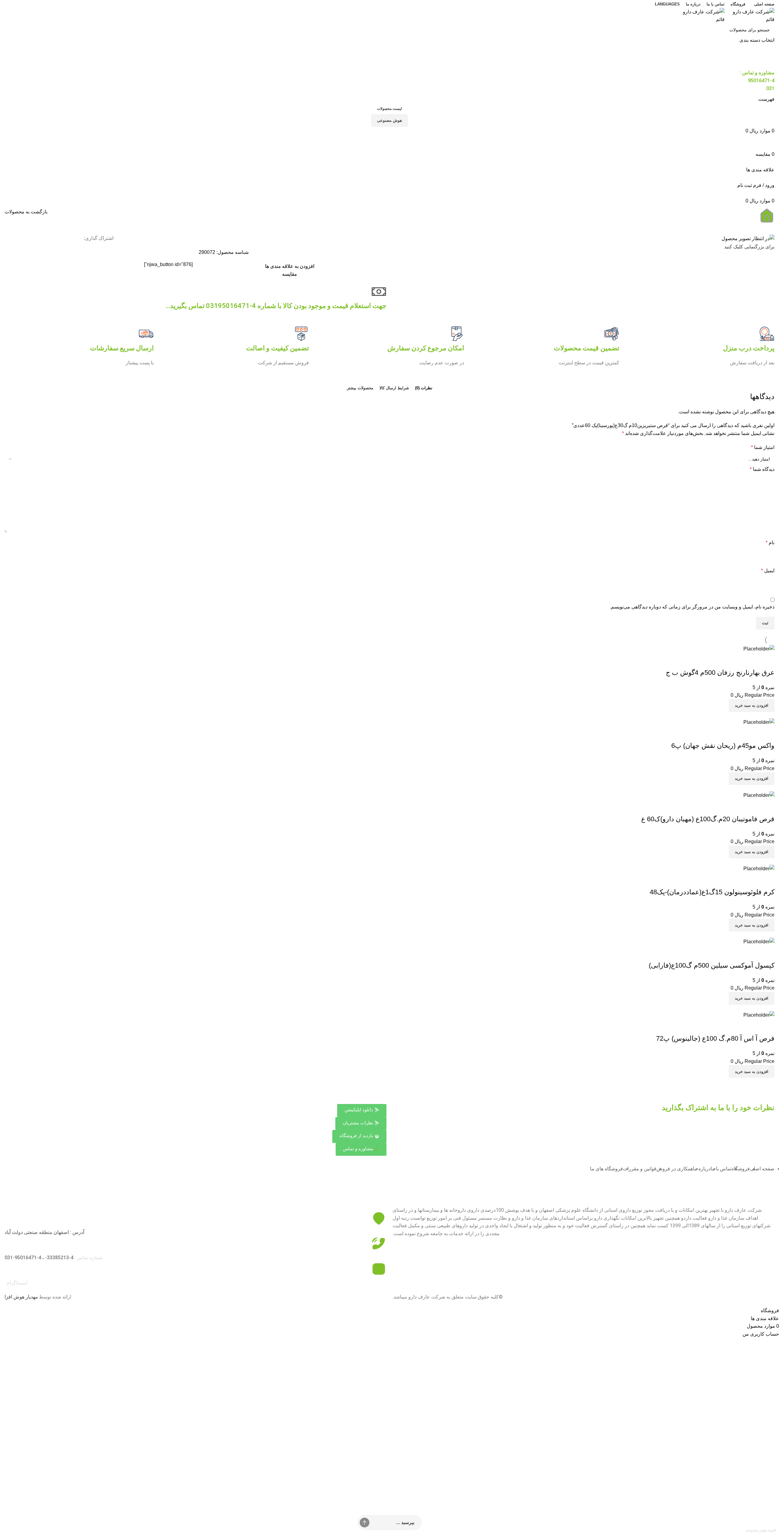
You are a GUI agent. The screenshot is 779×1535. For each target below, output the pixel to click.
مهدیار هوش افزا (21, 1297)
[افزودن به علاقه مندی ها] (734, 660)
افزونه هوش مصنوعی (761, 1530)
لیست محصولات (389, 109)
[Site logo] (749, 15)
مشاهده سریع (766, 660)
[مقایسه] (750, 660)
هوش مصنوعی (389, 120)
